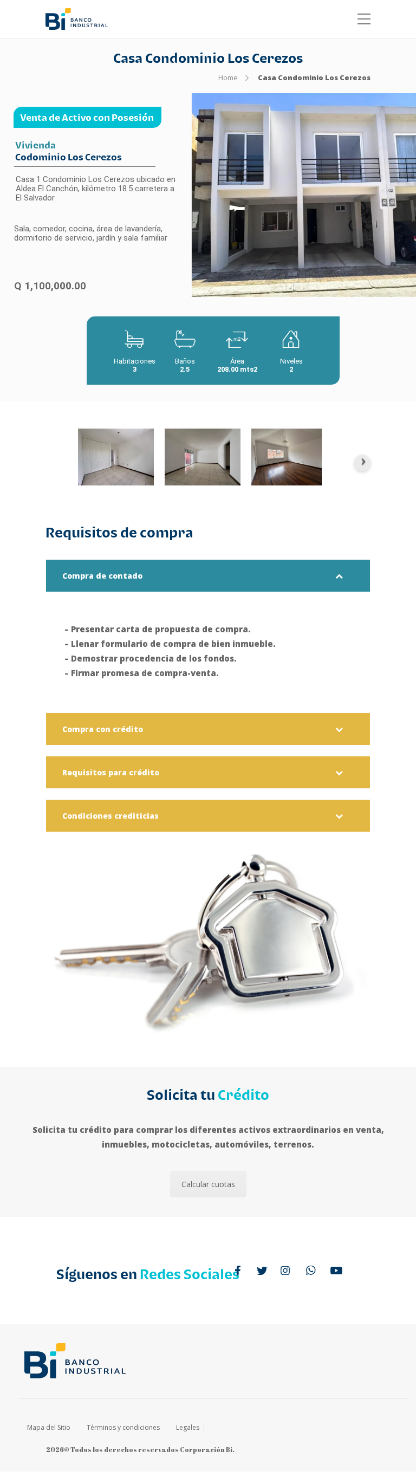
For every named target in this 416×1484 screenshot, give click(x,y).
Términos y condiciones (123, 1427)
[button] (208, 575)
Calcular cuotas (208, 1184)
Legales (187, 1427)
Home (228, 77)
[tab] (208, 575)
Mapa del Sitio (48, 1427)
